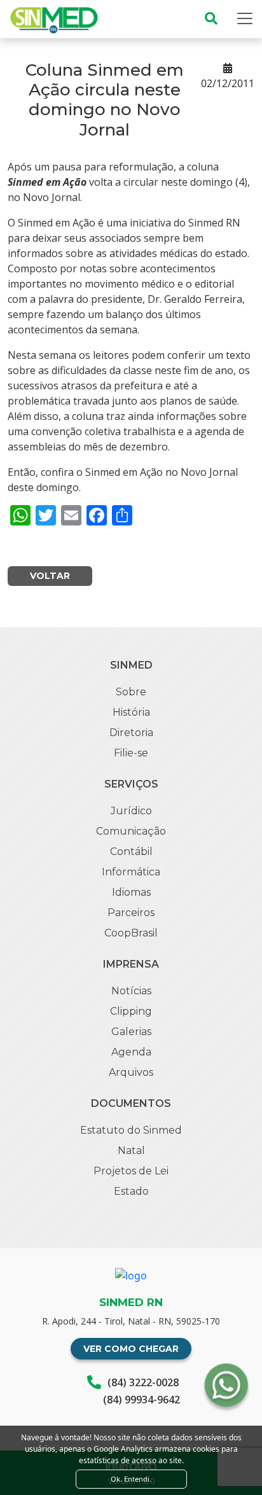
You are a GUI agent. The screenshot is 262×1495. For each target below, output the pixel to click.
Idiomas (131, 892)
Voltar (50, 575)
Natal (131, 1150)
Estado (131, 1191)
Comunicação (131, 831)
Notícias (131, 991)
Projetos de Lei (131, 1171)
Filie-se (131, 753)
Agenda (131, 1052)
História (131, 712)
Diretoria (131, 733)
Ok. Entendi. (131, 1479)
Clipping (131, 1011)
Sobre (131, 692)
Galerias (131, 1032)
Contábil (131, 851)
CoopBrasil (131, 933)
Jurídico (131, 811)
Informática (131, 872)
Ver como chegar (131, 1348)
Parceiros (131, 913)
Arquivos (131, 1072)
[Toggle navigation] (245, 18)
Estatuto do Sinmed (131, 1130)
